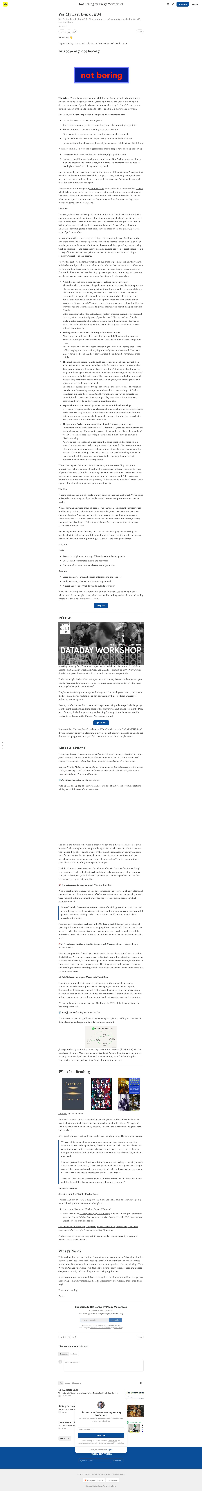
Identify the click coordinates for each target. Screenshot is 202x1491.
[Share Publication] (173, 4)
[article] (101, 1394)
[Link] (55, 51)
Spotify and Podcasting (72, 1012)
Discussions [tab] (76, 1383)
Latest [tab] (67, 1383)
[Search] (168, 4)
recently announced (68, 1056)
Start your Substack (95, 1480)
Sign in (195, 4)
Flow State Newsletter (71, 780)
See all (63, 1438)
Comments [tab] (64, 1354)
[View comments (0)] (69, 31)
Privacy (101, 1474)
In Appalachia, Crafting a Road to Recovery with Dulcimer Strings (91, 944)
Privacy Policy (118, 1443)
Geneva (139, 188)
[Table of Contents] (2, 745)
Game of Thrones (102, 1209)
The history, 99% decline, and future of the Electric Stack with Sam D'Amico (88, 1393)
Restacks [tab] (73, 1354)
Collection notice (118, 1474)
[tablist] (68, 1354)
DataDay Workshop (81, 670)
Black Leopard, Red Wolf (70, 1194)
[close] (123, 1402)
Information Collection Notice (100, 1443)
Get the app (112, 1480)
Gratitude (62, 1113)
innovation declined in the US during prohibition (97, 924)
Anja (71, 859)
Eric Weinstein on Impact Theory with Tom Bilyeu (85, 977)
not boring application (107, 1271)
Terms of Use (112, 1441)
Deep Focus (107, 855)
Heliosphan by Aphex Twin (107, 859)
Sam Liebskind (96, 188)
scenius (62, 901)
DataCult (133, 666)
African (90, 1209)
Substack (89, 1486)
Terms (107, 1474)
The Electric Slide (68, 1389)
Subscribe (182, 4)
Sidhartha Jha (90, 1018)
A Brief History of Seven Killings (95, 1213)
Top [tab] (61, 1383)
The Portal (101, 1003)
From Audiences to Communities (77, 885)
